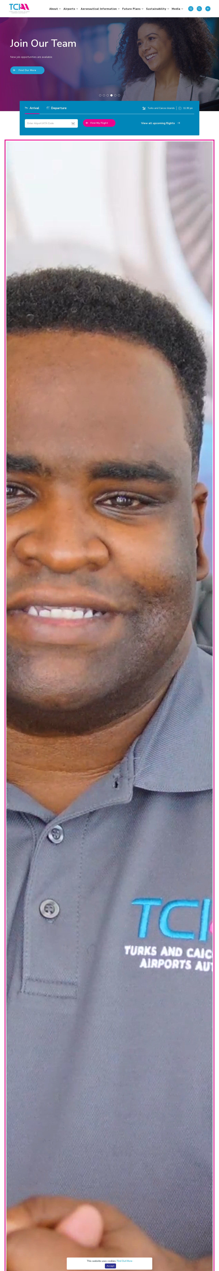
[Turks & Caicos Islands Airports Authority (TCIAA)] (19, 8)
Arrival (34, 108)
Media (176, 9)
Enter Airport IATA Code (40, 123)
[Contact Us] (190, 8)
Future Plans (131, 9)
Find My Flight (99, 123)
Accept (110, 1266)
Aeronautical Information (99, 9)
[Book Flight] (207, 8)
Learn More (27, 76)
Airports (69, 9)
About (53, 9)
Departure (58, 108)
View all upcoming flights (158, 123)
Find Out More (124, 1261)
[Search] (199, 8)
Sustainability (156, 9)
